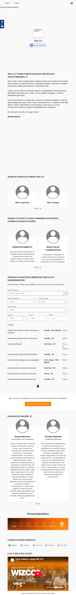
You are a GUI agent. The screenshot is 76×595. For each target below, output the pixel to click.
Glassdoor (63, 545)
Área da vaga (12, 306)
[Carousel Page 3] (40, 208)
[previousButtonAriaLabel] (33, 386)
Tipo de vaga (43, 298)
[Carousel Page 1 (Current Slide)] (35, 208)
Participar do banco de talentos (38, 404)
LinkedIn (26, 545)
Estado (10, 315)
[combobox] (41, 301)
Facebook (38, 545)
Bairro (51, 315)
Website (14, 545)
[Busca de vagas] (65, 293)
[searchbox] (38, 293)
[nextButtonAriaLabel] (43, 386)
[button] (72, 3)
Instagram (51, 545)
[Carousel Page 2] (38, 208)
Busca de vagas (13, 290)
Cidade (30, 315)
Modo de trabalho (13, 298)
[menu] (72, 3)
